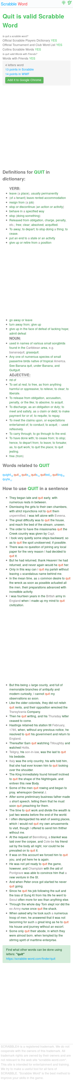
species (44, 356)
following (43, 891)
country (23, 533)
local (63, 547)
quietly (28, 538)
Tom (44, 904)
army (59, 596)
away (17, 229)
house (60, 520)
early (47, 497)
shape (28, 779)
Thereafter (16, 743)
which (13, 823)
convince (46, 873)
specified (32, 211)
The (12, 520)
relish (62, 702)
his (46, 716)
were (12, 935)
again (40, 565)
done (24, 438)
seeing (55, 819)
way (41, 211)
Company (33, 711)
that (11, 765)
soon (30, 582)
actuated (57, 582)
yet (24, 859)
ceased (14, 720)
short (15, 801)
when (25, 600)
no (26, 547)
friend (64, 841)
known (38, 765)
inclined (64, 774)
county (43, 685)
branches (31, 689)
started (49, 882)
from (22, 202)
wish (43, 819)
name (42, 573)
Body (35, 783)
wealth (62, 810)
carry (16, 433)
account (33, 855)
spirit (22, 940)
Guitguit (14, 370)
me (59, 573)
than (46, 899)
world (62, 814)
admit (13, 333)
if (53, 542)
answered (39, 917)
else (65, 899)
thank (41, 560)
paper (13, 551)
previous (49, 729)
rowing (43, 788)
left (37, 515)
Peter (27, 882)
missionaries (47, 529)
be (62, 846)
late (28, 497)
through (26, 433)
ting (58, 474)
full (57, 685)
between (40, 502)
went (59, 895)
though (24, 828)
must (61, 801)
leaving (14, 573)
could (52, 846)
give (12, 242)
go (11, 320)
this (22, 569)
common (46, 578)
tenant (20, 198)
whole (31, 904)
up (17, 242)
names (24, 343)
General (38, 792)
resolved (15, 734)
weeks (25, 814)
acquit (59, 402)
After (12, 796)
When (13, 913)
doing (20, 215)
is (69, 810)
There (13, 547)
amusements (59, 823)
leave (13, 193)
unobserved (42, 542)
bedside (19, 756)
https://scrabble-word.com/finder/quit (30, 958)
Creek (13, 533)
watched (15, 747)
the (25, 329)
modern (14, 694)
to (23, 229)
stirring (14, 940)
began (21, 497)
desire (57, 578)
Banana (21, 365)
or (17, 207)
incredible (15, 591)
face (31, 329)
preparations (37, 587)
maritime (36, 940)
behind (51, 573)
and (57, 365)
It (10, 855)
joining (48, 547)
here (30, 859)
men (17, 587)
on (24, 850)
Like (12, 702)
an (38, 207)
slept (51, 904)
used (12, 343)
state (34, 238)
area (44, 347)
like (31, 402)
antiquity (48, 689)
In (10, 578)
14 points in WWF (17, 74)
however (15, 868)
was (31, 515)
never (32, 565)
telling (35, 801)
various (38, 343)
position (46, 242)
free (18, 224)
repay (55, 415)
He (11, 864)
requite (42, 415)
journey (34, 926)
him (64, 761)
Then (12, 716)
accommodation (55, 198)
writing (31, 716)
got (41, 882)
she (17, 765)
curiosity (26, 694)
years (33, 596)
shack (52, 908)
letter (65, 716)
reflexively (16, 429)
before (34, 814)
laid (11, 841)
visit (15, 828)
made (35, 600)
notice (60, 729)
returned (30, 560)
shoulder (27, 770)
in (21, 211)
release (18, 398)
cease (13, 233)
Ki (33, 895)
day (37, 904)
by (45, 533)
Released (15, 220)
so (66, 538)
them (55, 511)
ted (46, 474)
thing (60, 229)
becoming (16, 922)
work (26, 447)
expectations (56, 420)
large (34, 685)
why (30, 913)
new (28, 783)
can (34, 569)
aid (57, 868)
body (26, 846)
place (24, 193)
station (43, 725)
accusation (53, 398)
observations (18, 698)
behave (14, 211)
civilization (16, 605)
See (12, 365)
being (24, 685)
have (16, 438)
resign (13, 202)
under (37, 365)
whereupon (24, 792)
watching (43, 743)
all (65, 582)
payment (15, 415)
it (16, 556)
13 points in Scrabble (19, 69)
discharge (20, 407)
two (17, 814)
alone (44, 515)
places (65, 819)
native (35, 361)
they (45, 702)
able (33, 873)
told (58, 761)
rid (11, 380)
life (49, 895)
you (11, 859)
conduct (38, 424)
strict (19, 511)
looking (63, 765)
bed (31, 524)
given (39, 533)
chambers (60, 506)
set (15, 384)
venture (21, 877)
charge (49, 220)
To (11, 229)
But (11, 560)
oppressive (31, 389)
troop (12, 917)
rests (27, 502)
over (12, 770)
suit (57, 891)
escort (59, 926)
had (48, 551)
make (66, 411)
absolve (44, 402)
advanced (53, 587)
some (37, 538)
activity (58, 207)
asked (22, 913)
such (47, 913)
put (11, 238)
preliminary (32, 796)
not (40, 511)
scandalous (30, 573)
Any (12, 356)
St (36, 877)
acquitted (51, 224)
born (30, 935)
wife (52, 761)
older (24, 702)
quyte (7, 479)
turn (12, 324)
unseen (59, 524)
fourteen (23, 596)
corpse (31, 841)
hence (13, 442)
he (16, 560)
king (48, 922)
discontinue (27, 207)
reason (38, 551)
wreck (18, 582)
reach (19, 524)
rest (24, 384)
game (57, 864)
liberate (14, 393)
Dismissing (16, 506)
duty (57, 407)
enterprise (49, 940)
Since (13, 891)
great (18, 520)
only (30, 761)
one (18, 356)
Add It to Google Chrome (24, 80)
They (12, 497)
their (43, 506)
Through (15, 904)
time (29, 578)
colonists (34, 702)
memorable (17, 689)
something (32, 215)
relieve (48, 389)
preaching (29, 805)
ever (30, 765)
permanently (49, 193)
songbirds (58, 343)
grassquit (32, 352)
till (50, 725)
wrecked (56, 707)
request (23, 837)
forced (48, 855)
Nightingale (49, 779)
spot (30, 542)
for (23, 415)
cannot (39, 694)
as (40, 384)
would (49, 565)
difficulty (28, 520)
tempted (48, 935)
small (47, 343)
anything (55, 384)
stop (12, 207)
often (14, 819)
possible (60, 542)
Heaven (51, 560)
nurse (25, 908)
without (64, 569)
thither (62, 828)
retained (27, 725)
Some (13, 788)
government (44, 734)
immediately (30, 774)
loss (17, 895)
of (11, 198)
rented (39, 198)
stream (48, 524)
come (27, 720)
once (35, 882)
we (41, 855)
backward (56, 538)
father (57, 796)
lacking (56, 329)
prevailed (15, 850)
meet (12, 411)
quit (29, 365)
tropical (48, 361)
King (18, 774)
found (13, 347)
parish (54, 569)
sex (40, 899)
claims (30, 420)
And (12, 882)
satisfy (27, 411)
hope (64, 329)
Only (12, 569)
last (54, 752)
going (19, 886)
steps (46, 538)
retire (27, 242)
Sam (27, 743)
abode (41, 931)
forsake (61, 442)
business (47, 796)
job (31, 202)
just (11, 814)
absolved (37, 224)
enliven (14, 783)
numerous (31, 356)
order (19, 529)
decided (57, 551)
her (66, 565)
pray (12, 792)
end (21, 238)
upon (39, 420)
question (34, 547)
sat (11, 846)
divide (48, 810)
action (45, 207)
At (10, 837)
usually (36, 193)
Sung (27, 895)
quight (8, 474)
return (63, 734)
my (47, 569)
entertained (17, 424)
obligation (36, 220)
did (51, 702)
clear (26, 224)
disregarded (27, 819)
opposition (43, 707)
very (20, 538)
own (49, 506)
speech (25, 801)
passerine (16, 361)
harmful (14, 389)
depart (30, 229)
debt (54, 411)
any (56, 547)
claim (43, 411)
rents (18, 707)
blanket (56, 837)
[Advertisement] (36, 128)
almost (21, 935)
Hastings (15, 725)
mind (52, 600)
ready (34, 864)
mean (21, 578)
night (38, 846)
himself (53, 774)
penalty (61, 220)
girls (33, 506)
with (31, 438)
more (29, 899)
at (19, 384)
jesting (13, 451)
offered (36, 828)
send (48, 828)
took (14, 538)
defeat (42, 329)
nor (45, 846)
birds (26, 361)
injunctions (30, 511)
